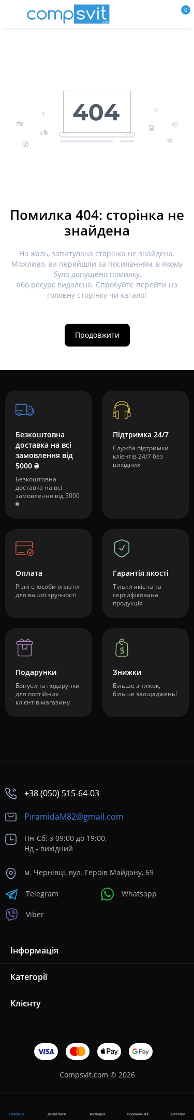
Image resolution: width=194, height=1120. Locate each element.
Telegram (42, 893)
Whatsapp (139, 893)
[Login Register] (163, 14)
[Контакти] (146, 14)
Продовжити (97, 335)
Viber (35, 914)
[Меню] (13, 14)
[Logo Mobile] (68, 14)
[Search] (128, 14)
